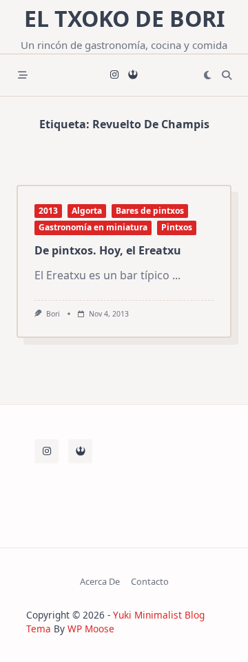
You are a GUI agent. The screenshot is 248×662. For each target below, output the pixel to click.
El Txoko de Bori (124, 18)
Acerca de (100, 581)
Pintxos (176, 227)
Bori (53, 314)
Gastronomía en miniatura (93, 227)
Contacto (150, 581)
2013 (48, 211)
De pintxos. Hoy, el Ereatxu (107, 250)
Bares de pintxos (150, 211)
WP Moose (91, 628)
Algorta (87, 211)
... (176, 275)
